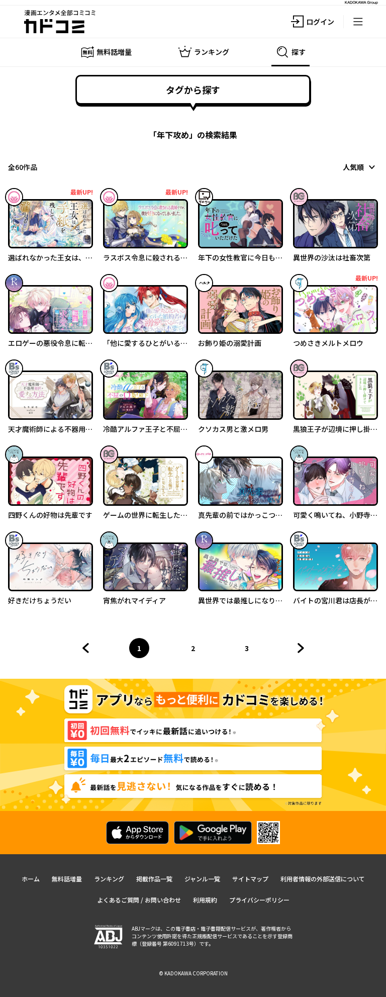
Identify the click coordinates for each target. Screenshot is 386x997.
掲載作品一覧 (154, 878)
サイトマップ (250, 878)
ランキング (109, 878)
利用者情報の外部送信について (322, 878)
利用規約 (205, 899)
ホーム (31, 878)
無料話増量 (67, 878)
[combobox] (360, 167)
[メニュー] (358, 22)
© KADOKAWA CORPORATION (193, 973)
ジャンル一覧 (202, 878)
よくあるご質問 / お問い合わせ (139, 899)
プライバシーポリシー (259, 899)
